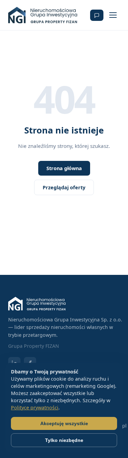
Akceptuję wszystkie (64, 423)
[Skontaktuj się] (96, 15)
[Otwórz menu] (113, 15)
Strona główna (64, 168)
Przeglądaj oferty (64, 187)
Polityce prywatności (34, 407)
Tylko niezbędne (64, 440)
